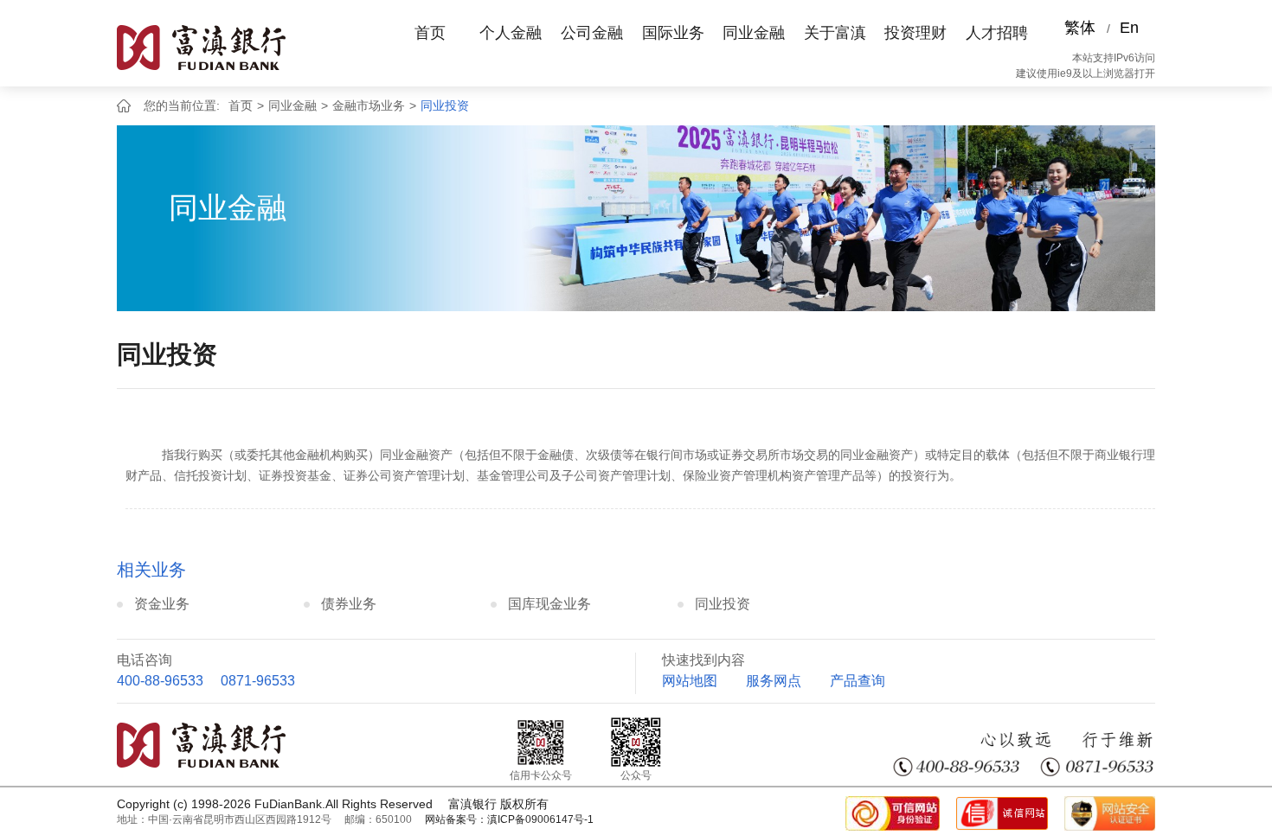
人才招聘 (997, 32)
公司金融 (592, 32)
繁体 (1079, 27)
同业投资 (445, 105)
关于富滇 (835, 32)
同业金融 (754, 32)
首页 (430, 32)
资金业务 (162, 603)
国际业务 (673, 32)
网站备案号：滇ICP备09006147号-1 (509, 819)
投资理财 (915, 32)
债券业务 (348, 603)
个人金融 (510, 32)
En (1129, 27)
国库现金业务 (549, 603)
